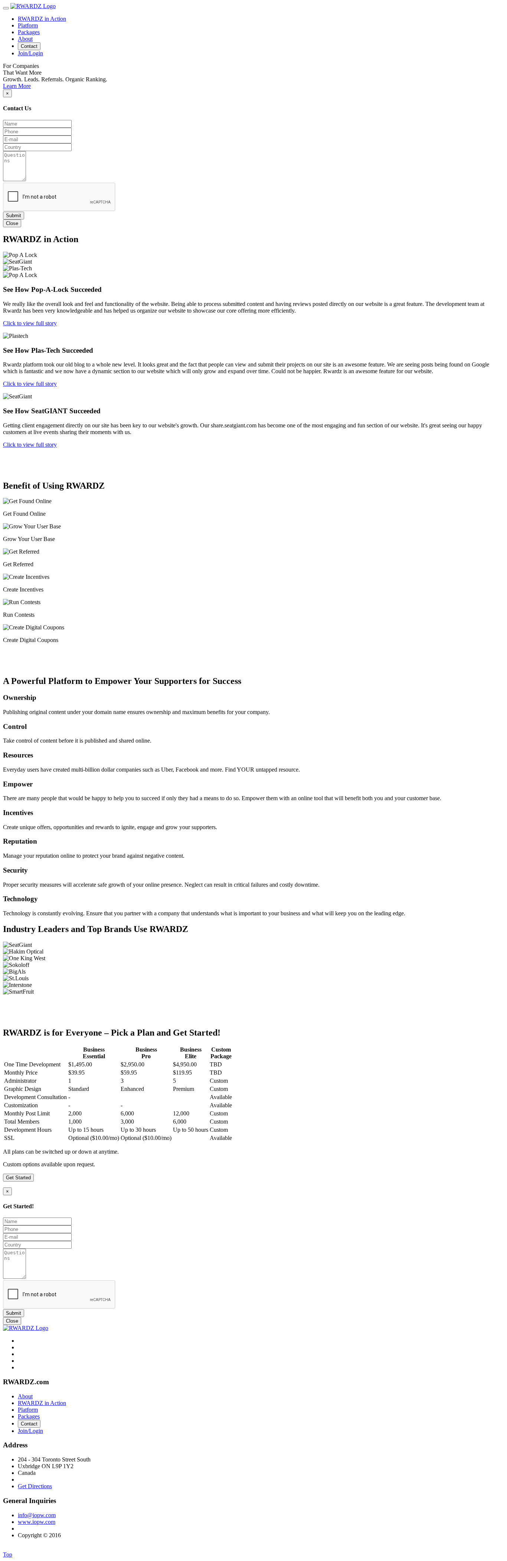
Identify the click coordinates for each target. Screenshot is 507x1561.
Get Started (18, 1177)
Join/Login (30, 53)
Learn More (17, 86)
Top (7, 1554)
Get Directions (35, 1486)
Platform (28, 25)
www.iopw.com (36, 1522)
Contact (29, 46)
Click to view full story (30, 323)
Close (12, 223)
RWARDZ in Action (42, 19)
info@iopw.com (37, 1515)
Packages (29, 32)
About (25, 39)
